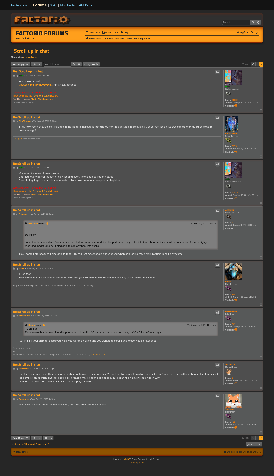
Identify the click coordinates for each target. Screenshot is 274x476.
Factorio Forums (42, 33)
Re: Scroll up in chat (28, 71)
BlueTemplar (231, 133)
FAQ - (34, 99)
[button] (253, 64)
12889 (235, 100)
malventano (231, 311)
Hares (228, 282)
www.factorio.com (25, 38)
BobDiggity (17, 139)
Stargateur (230, 409)
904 (233, 294)
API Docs (85, 5)
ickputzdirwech (30, 57)
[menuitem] (110, 32)
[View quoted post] (47, 224)
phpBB (127, 459)
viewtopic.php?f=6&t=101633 (36, 84)
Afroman (229, 210)
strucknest (230, 364)
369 (233, 324)
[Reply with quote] (217, 72)
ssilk (227, 86)
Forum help (48, 99)
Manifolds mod (98, 354)
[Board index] (42, 19)
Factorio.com (20, 5)
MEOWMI (33, 223)
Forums (40, 5)
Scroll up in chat (31, 51)
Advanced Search (42, 96)
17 (233, 222)
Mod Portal (67, 5)
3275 (234, 146)
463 (233, 422)
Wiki (53, 5)
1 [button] (257, 64)
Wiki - (40, 99)
